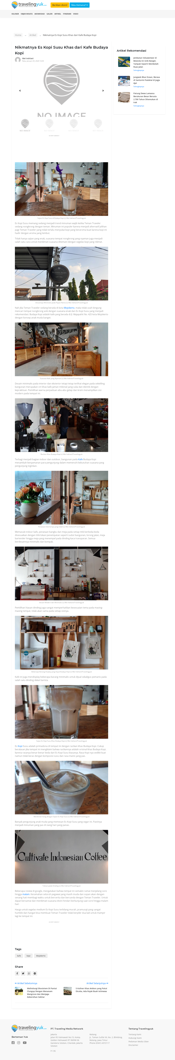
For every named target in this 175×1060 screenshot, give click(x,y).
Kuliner (15, 14)
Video (75, 14)
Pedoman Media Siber (139, 1041)
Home (18, 35)
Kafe (80, 459)
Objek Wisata (27, 14)
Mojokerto (69, 307)
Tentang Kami (135, 1034)
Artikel (57, 14)
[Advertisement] (64, 149)
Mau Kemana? (78, 5)
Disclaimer (133, 1045)
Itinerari (67, 14)
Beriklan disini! (59, 5)
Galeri (49, 14)
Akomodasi (39, 14)
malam (26, 894)
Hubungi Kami (135, 1038)
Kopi (20, 746)
